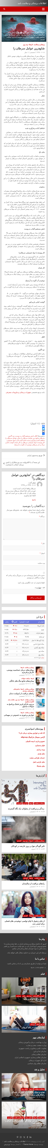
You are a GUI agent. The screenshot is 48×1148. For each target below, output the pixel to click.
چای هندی (41, 754)
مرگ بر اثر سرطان (38, 445)
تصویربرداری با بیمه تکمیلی (35, 741)
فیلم (43, 973)
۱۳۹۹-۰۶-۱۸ (40, 52)
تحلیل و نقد (39, 1069)
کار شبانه (17, 442)
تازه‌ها (31, 44)
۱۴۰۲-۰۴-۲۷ (40, 926)
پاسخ (34, 500)
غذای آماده (23, 440)
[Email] (24, 431)
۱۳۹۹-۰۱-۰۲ (40, 1030)
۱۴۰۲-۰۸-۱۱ (40, 886)
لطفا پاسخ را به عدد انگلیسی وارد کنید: (31, 583)
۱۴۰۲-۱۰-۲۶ (30, 675)
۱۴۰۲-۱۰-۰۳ (30, 709)
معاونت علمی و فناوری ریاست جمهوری (32, 1048)
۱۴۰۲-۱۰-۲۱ (30, 684)
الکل (36, 436)
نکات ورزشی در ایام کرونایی (33, 1027)
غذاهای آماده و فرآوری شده (36, 440)
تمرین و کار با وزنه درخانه (34, 999)
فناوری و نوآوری (29, 701)
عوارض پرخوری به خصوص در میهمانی (19, 715)
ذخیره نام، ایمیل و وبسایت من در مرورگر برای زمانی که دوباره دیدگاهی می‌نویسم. (25, 576)
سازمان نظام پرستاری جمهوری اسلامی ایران (30, 1057)
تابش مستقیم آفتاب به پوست (24, 436)
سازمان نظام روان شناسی (36, 1063)
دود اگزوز (11, 436)
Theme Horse (28, 1144)
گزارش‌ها (40, 775)
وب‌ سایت (41, 563)
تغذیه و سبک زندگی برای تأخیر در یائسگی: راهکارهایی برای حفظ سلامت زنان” (27, 1093)
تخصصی (32, 52)
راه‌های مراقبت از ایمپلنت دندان (21, 693)
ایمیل (42, 553)
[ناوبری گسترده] (43, 9)
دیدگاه (42, 517)
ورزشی (18, 996)
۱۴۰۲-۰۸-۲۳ (40, 849)
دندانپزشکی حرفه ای (28, 691)
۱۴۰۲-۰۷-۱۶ (40, 1097)
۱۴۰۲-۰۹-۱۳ (40, 811)
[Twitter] (24, 429)
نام (43, 543)
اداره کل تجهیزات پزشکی (37, 1060)
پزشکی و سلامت (39, 44)
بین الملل (41, 1117)
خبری (33, 849)
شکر (18, 438)
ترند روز (25, 44)
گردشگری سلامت (19, 1117)
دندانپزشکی (16, 689)
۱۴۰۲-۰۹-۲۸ (30, 718)
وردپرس (7, 1144)
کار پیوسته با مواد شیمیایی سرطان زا (33, 442)
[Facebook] (24, 426)
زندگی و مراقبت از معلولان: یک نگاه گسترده (26, 808)
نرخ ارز (42, 658)
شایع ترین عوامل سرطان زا (30, 438)
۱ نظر (26, 52)
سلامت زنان (11, 699)
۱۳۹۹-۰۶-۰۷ (40, 1125)
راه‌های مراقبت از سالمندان (33, 883)
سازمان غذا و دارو (40, 1051)
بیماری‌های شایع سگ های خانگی (21, 681)
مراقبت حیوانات (25, 678)
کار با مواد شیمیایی (13, 440)
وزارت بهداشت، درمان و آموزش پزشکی (32, 1042)
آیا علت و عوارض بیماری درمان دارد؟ (32, 733)
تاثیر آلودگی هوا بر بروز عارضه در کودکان (28, 846)
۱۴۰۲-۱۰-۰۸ (30, 696)
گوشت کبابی (9, 442)
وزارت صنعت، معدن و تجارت (36, 1045)
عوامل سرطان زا (11, 438)
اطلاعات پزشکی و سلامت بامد (32, 3)
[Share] (24, 434)
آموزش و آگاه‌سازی (38, 996)
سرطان (42, 438)
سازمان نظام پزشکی (38, 1054)
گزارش (19, 803)
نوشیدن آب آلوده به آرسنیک (23, 445)
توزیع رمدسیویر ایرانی (34, 455)
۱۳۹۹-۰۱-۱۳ (40, 1001)
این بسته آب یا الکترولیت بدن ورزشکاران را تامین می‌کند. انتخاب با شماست (23, 463)
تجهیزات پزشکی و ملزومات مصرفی (18, 392)
